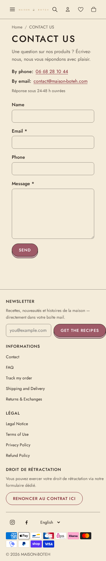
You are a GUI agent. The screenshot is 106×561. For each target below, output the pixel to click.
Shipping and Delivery (25, 388)
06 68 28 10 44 (52, 71)
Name (18, 104)
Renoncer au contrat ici (44, 498)
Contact (12, 357)
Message (23, 183)
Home (17, 27)
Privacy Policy (18, 445)
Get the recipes (80, 330)
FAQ (10, 367)
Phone (18, 157)
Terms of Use (17, 434)
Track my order (19, 378)
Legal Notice (17, 424)
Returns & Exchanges (24, 399)
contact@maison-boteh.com (60, 81)
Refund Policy (18, 455)
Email (19, 131)
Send (25, 250)
